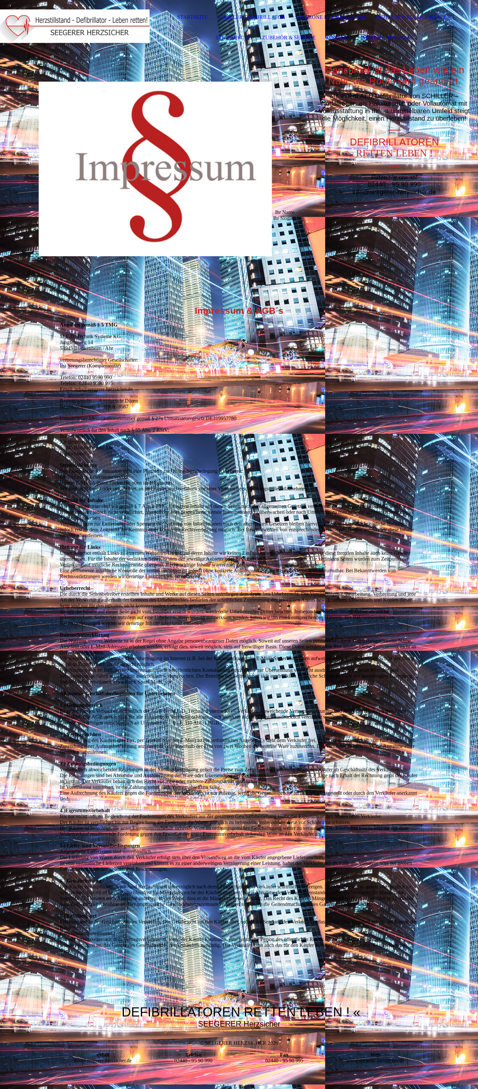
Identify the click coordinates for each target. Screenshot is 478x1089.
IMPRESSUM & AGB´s (386, 37)
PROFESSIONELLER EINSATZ (410, 17)
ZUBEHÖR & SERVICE (289, 37)
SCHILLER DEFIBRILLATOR (251, 17)
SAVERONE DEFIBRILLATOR (330, 17)
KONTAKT (338, 37)
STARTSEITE (192, 17)
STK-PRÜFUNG (234, 37)
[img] (75, 26)
